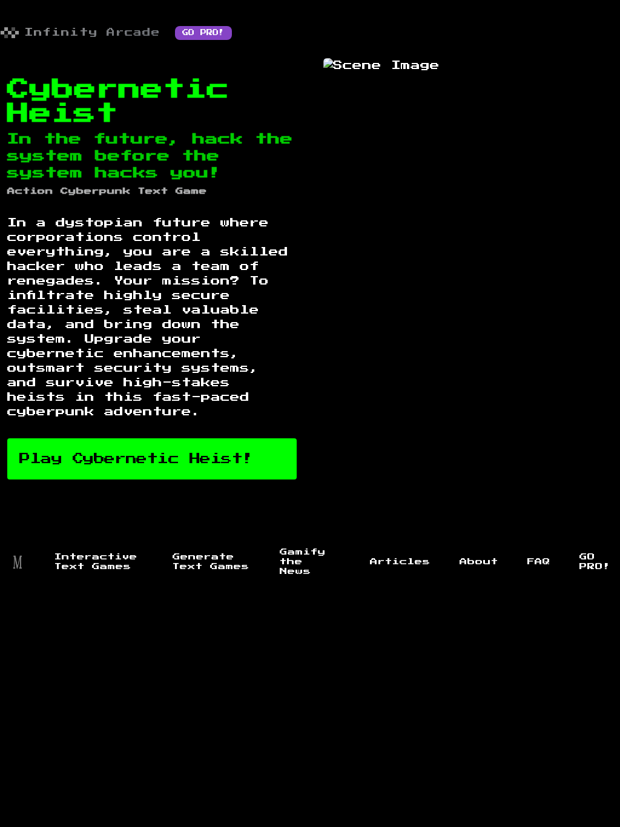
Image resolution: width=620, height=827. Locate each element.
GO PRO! (203, 33)
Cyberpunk (96, 191)
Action (30, 191)
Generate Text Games (211, 561)
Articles (400, 561)
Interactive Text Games (95, 561)
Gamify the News (303, 562)
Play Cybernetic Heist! (136, 458)
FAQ (538, 561)
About (479, 561)
